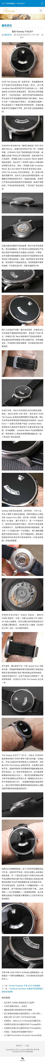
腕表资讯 (8, 35)
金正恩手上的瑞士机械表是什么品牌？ (19, 1002)
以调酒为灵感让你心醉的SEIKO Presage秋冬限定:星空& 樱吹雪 (23, 1028)
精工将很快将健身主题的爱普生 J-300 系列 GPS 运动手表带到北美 (23, 1013)
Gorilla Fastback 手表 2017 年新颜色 (24, 985)
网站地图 (29, 1052)
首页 (27, 1046)
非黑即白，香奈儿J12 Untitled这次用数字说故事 (23, 1021)
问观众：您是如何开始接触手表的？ (19, 1032)
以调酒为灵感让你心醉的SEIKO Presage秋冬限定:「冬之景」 (23, 1024)
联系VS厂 (19, 1046)
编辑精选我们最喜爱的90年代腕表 (18, 1010)
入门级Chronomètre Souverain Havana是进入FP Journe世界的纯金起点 (23, 1035)
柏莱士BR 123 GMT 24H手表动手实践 (20, 1017)
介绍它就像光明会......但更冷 (15, 1006)
